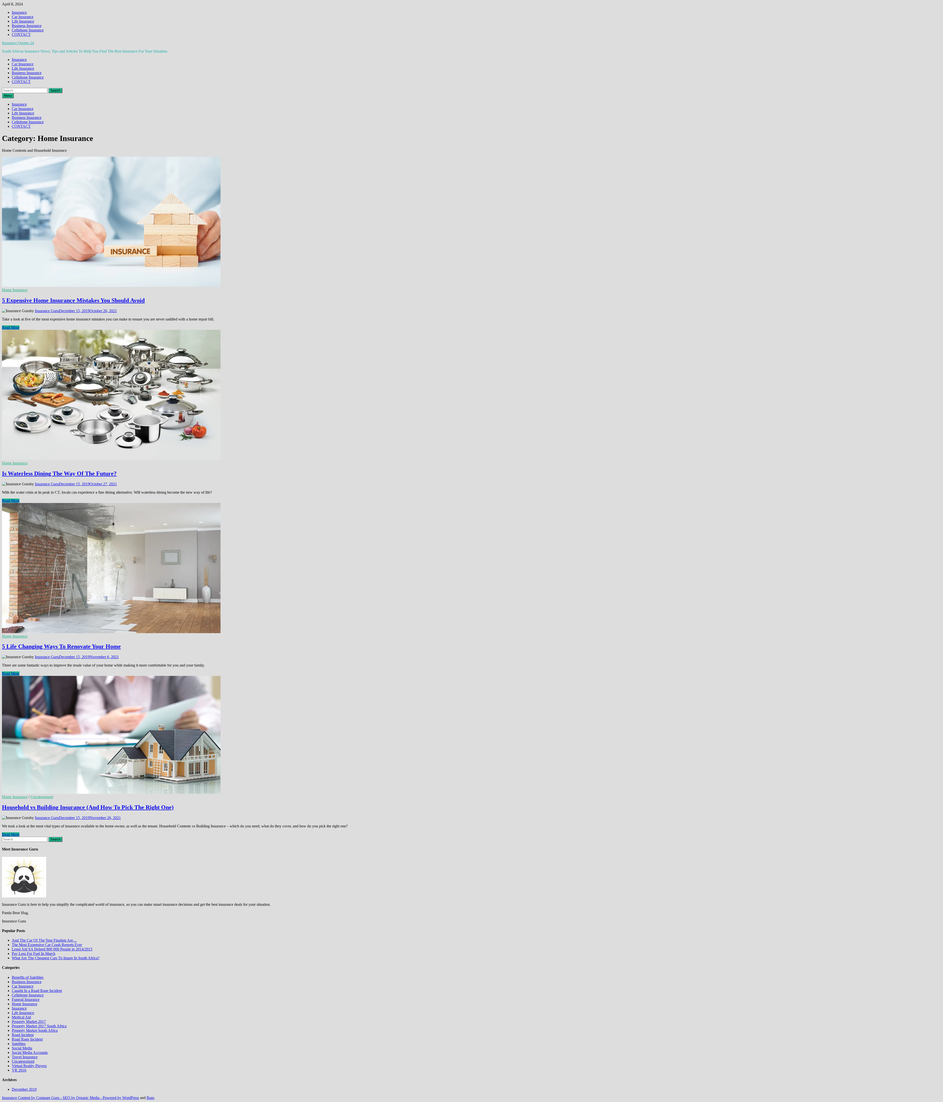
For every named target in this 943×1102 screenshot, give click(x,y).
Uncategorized (41, 797)
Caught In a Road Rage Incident (37, 991)
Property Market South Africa (35, 1030)
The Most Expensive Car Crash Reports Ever (47, 945)
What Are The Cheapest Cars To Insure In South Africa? (55, 958)
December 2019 (24, 1089)
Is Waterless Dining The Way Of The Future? (59, 473)
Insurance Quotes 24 (18, 43)
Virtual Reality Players (29, 1066)
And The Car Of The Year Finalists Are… (44, 940)
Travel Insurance (25, 1057)
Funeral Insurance (26, 999)
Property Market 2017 (29, 1021)
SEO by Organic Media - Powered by (92, 1098)
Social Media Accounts (30, 1052)
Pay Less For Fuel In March (33, 953)
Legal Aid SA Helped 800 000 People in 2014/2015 (52, 949)
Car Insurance (22, 17)
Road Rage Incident (27, 1039)
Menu (8, 96)
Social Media (22, 1048)
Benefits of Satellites (27, 977)
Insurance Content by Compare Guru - (32, 1098)
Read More (10, 327)
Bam (150, 1098)
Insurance (19, 12)
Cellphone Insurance (28, 30)
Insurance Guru (47, 311)
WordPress (130, 1098)
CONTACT (21, 34)
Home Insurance (15, 290)
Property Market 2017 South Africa (39, 1026)
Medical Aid (21, 1017)
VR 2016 (19, 1070)
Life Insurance (23, 21)
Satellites (19, 1044)
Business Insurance (27, 26)
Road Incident (23, 1035)
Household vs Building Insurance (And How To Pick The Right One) (88, 807)
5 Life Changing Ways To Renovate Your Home (61, 646)
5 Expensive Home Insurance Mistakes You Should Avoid (73, 300)
